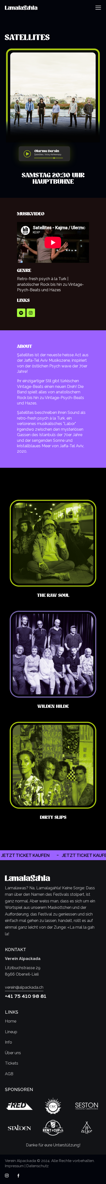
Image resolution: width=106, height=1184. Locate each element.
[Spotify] (21, 313)
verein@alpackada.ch (24, 987)
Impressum (14, 1166)
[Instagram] (31, 313)
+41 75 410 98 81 (25, 996)
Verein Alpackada (20, 1161)
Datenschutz (37, 1166)
